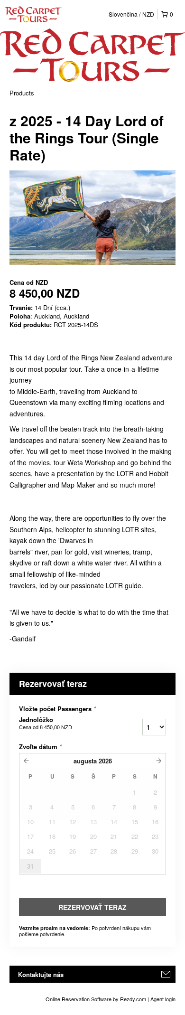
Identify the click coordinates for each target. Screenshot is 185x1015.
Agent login (163, 999)
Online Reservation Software (78, 999)
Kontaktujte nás (41, 974)
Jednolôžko (45, 723)
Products (21, 92)
